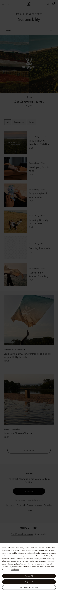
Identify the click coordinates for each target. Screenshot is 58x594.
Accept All (29, 576)
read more (15, 569)
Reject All (29, 582)
